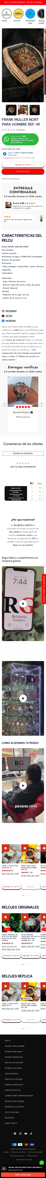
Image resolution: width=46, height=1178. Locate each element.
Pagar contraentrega (23, 1175)
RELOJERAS (9, 1118)
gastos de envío (9, 158)
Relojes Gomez (21, 1149)
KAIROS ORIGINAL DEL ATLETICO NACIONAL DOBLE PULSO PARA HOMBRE (10, 937)
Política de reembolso (18, 1152)
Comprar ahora (23, 171)
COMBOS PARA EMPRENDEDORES (19, 1095)
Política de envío (32, 1156)
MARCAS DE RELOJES (13, 1079)
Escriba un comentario (23, 453)
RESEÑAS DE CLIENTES (14, 1107)
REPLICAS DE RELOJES (14, 1062)
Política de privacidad (35, 1152)
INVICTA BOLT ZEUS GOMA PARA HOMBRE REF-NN (29, 868)
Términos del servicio (18, 1156)
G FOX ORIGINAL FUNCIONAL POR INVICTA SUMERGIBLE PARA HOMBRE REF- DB (30, 937)
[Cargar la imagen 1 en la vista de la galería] (11, 110)
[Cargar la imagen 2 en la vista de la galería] (23, 110)
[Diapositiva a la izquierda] (2, 110)
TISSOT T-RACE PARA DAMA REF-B (10, 867)
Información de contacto (24, 1160)
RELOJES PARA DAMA (13, 1051)
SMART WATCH (11, 1123)
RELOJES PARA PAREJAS (14, 1101)
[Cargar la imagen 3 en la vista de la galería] (34, 110)
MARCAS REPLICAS (13, 1090)
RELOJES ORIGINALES (14, 1057)
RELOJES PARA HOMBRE (15, 1046)
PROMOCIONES (11, 1073)
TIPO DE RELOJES (12, 1112)
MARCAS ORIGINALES (14, 1084)
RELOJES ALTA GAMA (13, 1068)
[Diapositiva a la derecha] (43, 110)
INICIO (7, 1040)
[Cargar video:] (23, 603)
